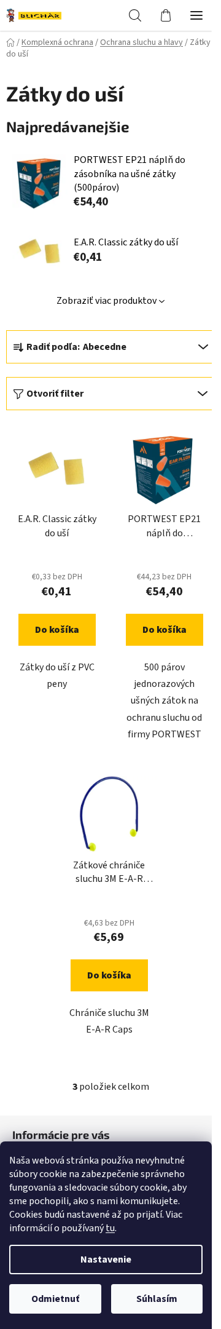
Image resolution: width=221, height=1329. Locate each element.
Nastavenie (105, 1259)
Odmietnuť (55, 1299)
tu (110, 1228)
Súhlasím (156, 1299)
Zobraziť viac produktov (106, 300)
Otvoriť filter (54, 393)
